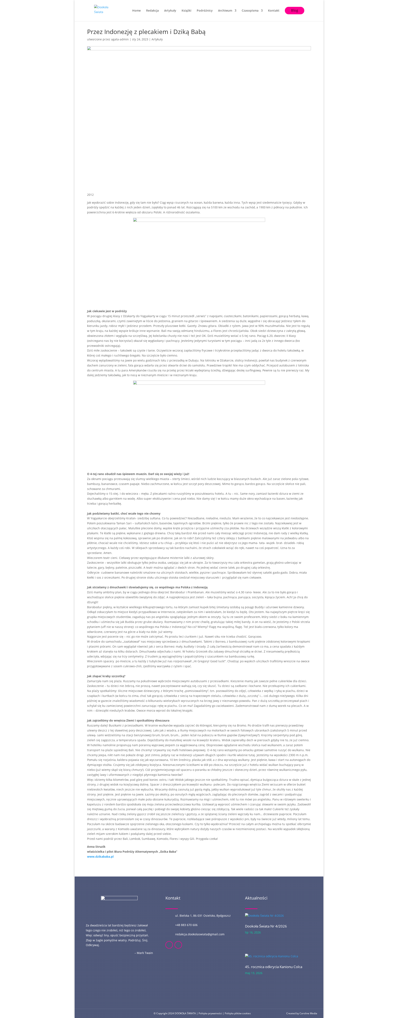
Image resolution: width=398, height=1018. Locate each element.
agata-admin (120, 39)
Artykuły (170, 10)
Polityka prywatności (210, 1013)
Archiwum (225, 10)
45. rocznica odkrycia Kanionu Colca (273, 966)
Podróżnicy (205, 10)
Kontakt (273, 10)
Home (136, 10)
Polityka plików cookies (238, 1013)
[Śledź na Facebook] (169, 945)
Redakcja (152, 10)
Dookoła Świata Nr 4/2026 (266, 926)
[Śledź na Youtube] (178, 945)
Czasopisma (250, 10)
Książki (186, 10)
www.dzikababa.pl (100, 856)
